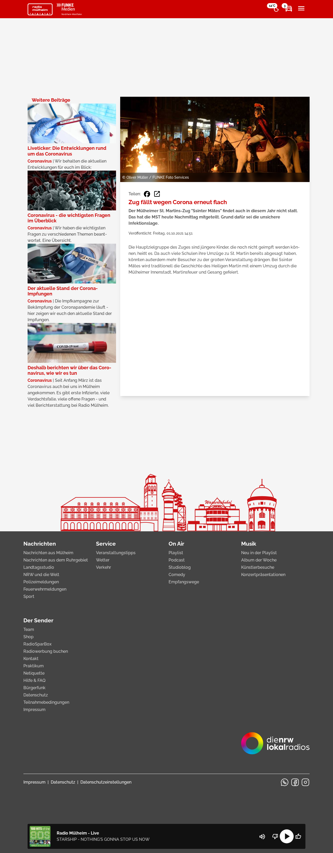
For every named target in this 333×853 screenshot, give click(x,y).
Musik (248, 543)
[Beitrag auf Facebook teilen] (147, 194)
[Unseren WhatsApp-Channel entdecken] (284, 782)
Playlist (176, 552)
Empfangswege (184, 581)
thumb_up (298, 836)
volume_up (262, 836)
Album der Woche (259, 560)
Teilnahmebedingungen (46, 702)
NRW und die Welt (41, 574)
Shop (28, 636)
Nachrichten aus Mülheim (48, 552)
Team (28, 629)
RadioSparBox (37, 644)
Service (106, 543)
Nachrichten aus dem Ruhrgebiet (55, 560)
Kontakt (31, 658)
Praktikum (33, 665)
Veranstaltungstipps (116, 552)
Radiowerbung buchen (45, 651)
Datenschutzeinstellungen (105, 782)
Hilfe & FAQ (34, 680)
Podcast (177, 560)
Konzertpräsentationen (263, 574)
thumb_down (275, 836)
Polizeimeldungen (41, 581)
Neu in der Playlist (259, 552)
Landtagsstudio (38, 567)
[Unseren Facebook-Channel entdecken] (295, 782)
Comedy (177, 574)
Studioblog (180, 567)
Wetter (103, 560)
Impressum (34, 709)
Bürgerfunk (34, 687)
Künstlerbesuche (257, 567)
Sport (28, 596)
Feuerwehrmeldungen (44, 589)
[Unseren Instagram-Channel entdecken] (305, 782)
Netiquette (33, 673)
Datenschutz (35, 695)
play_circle (286, 836)
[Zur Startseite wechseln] (40, 9)
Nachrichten (39, 543)
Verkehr (103, 567)
